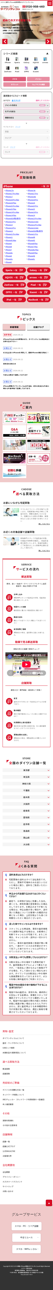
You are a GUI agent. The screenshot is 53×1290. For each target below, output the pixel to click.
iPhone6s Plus (33, 249)
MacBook (35, 299)
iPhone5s (9, 259)
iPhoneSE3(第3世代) (13, 218)
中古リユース (26, 1237)
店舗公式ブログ (9, 1146)
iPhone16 (31, 203)
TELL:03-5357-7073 (26, 1274)
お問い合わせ (8, 1191)
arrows (35, 277)
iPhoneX (9, 243)
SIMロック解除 (9, 1047)
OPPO (11, 292)
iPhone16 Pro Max (12, 199)
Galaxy (36, 270)
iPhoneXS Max (11, 240)
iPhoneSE (31, 256)
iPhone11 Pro (33, 234)
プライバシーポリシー (12, 1177)
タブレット (14, 84)
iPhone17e (10, 190)
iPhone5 (9, 262)
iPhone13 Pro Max (34, 218)
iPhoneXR (31, 237)
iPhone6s (9, 253)
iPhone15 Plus (11, 209)
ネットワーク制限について (13, 1094)
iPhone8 (9, 246)
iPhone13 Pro (11, 221)
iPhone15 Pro (33, 206)
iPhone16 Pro (33, 199)
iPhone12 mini (33, 228)
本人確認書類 (8, 1104)
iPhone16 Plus (11, 203)
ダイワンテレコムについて (13, 1038)
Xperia (11, 270)
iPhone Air (32, 190)
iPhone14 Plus (11, 215)
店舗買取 (6, 1073)
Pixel (36, 284)
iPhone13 (9, 225)
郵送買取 (6, 1069)
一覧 (43, 186)
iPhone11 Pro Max (12, 234)
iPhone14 (31, 215)
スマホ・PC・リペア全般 (26, 1226)
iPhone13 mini (33, 221)
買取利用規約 (8, 1120)
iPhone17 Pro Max (12, 193)
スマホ (14, 79)
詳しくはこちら (44, 524)
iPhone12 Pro (11, 228)
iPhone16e (32, 196)
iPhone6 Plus (33, 253)
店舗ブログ (38, 327)
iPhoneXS (31, 240)
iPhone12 (9, 231)
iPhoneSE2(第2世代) (35, 231)
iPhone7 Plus (33, 246)
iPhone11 (9, 237)
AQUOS (11, 277)
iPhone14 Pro (33, 212)
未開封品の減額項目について (14, 1052)
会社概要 (6, 1172)
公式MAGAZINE (9, 1151)
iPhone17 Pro (33, 193)
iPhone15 (31, 209)
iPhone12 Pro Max (34, 225)
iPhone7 (9, 249)
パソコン (38, 79)
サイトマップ (8, 1186)
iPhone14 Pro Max (12, 212)
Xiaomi (36, 292)
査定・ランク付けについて (13, 1043)
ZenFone (11, 284)
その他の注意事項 (10, 1125)
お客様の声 (7, 1156)
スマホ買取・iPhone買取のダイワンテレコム (26, 1266)
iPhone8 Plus (33, 243)
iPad (11, 299)
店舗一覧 (6, 1141)
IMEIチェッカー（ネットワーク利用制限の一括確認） (24, 1099)
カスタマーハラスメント (12, 1181)
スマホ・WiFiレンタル (26, 1249)
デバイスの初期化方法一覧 (13, 1090)
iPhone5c (31, 259)
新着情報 (14, 327)
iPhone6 (9, 256)
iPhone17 (9, 196)
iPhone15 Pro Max (12, 206)
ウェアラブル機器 (38, 84)
